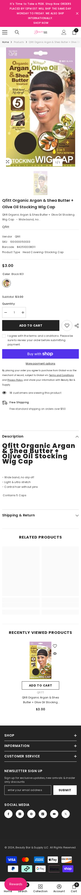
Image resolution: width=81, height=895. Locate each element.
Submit (65, 790)
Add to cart (31, 325)
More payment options (40, 363)
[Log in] (64, 32)
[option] (40, 107)
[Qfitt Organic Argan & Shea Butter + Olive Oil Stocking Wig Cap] (40, 660)
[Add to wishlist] (67, 325)
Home (5, 42)
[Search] (17, 32)
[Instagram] (20, 814)
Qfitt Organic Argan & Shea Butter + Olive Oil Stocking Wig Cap (40, 700)
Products (19, 42)
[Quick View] (55, 653)
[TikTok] (43, 814)
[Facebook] (8, 814)
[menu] (4, 32)
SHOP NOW (41, 23)
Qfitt (5, 227)
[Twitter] (66, 814)
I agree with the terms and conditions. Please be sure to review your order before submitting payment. (40, 340)
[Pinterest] (31, 814)
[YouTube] (54, 814)
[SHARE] (75, 326)
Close (77, 13)
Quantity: (8, 304)
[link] (21, 605)
